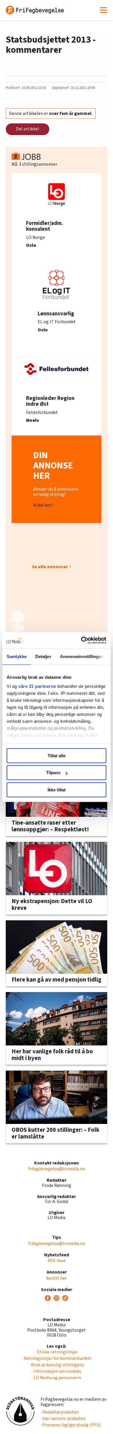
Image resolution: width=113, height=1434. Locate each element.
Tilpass (53, 772)
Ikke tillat (56, 789)
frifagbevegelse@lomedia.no (56, 1169)
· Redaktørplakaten (60, 1412)
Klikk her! (42, 505)
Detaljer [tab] (43, 656)
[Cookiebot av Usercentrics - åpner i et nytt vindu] (81, 640)
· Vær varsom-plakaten (63, 1418)
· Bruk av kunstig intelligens (56, 1365)
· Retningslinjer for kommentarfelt (56, 1358)
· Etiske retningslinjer (56, 1352)
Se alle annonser (50, 567)
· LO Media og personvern (56, 1377)
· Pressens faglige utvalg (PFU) (71, 1425)
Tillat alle (56, 755)
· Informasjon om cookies (56, 1371)
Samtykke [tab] (17, 656)
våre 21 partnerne (37, 686)
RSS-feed (56, 1261)
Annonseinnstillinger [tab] (81, 656)
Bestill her (56, 1278)
